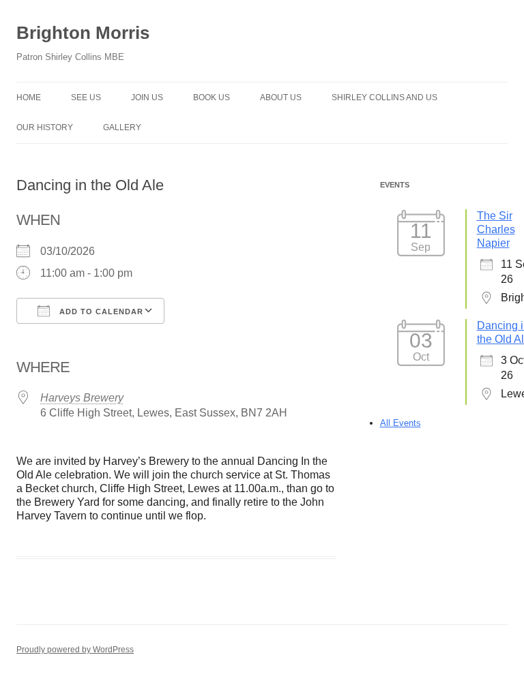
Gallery (122, 127)
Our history (44, 127)
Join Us (147, 97)
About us (281, 97)
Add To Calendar (100, 311)
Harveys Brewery (81, 398)
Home (28, 97)
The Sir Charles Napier (496, 229)
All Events (400, 423)
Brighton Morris (82, 32)
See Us (86, 97)
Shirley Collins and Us (384, 97)
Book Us (211, 97)
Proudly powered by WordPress (75, 649)
